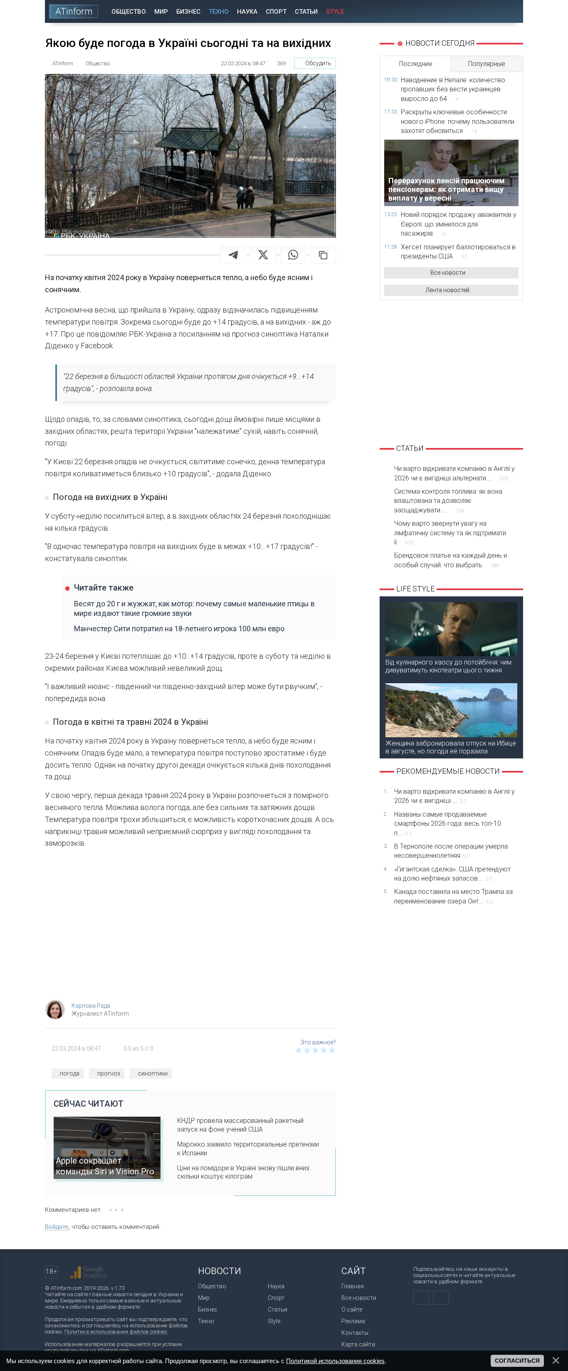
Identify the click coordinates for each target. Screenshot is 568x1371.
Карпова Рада (91, 1005)
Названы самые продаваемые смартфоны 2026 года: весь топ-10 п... (447, 823)
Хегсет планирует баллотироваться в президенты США (458, 251)
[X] (263, 254)
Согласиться (517, 1360)
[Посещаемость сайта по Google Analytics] (88, 1272)
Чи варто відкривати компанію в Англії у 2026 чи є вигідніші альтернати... (454, 473)
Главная (352, 1286)
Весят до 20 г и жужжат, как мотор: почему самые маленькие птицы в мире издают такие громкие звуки (194, 608)
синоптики (153, 1073)
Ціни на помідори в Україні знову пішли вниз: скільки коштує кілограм (244, 1172)
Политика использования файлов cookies (115, 1332)
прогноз (108, 1073)
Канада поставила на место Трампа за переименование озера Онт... (453, 896)
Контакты (354, 1332)
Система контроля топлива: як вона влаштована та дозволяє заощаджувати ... (448, 500)
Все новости (447, 272)
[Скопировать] (323, 254)
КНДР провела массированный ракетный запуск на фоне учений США (240, 1125)
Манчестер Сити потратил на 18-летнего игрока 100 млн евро (179, 628)
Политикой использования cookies (335, 1360)
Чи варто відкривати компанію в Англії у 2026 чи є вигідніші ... (454, 796)
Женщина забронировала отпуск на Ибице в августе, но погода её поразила (450, 747)
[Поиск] (511, 11)
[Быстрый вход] (487, 11)
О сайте (351, 1309)
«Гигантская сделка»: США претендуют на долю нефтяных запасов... (452, 873)
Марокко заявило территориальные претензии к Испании (248, 1148)
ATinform (74, 11)
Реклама (353, 1321)
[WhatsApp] (293, 254)
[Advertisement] (190, 927)
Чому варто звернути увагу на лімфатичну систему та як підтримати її (450, 532)
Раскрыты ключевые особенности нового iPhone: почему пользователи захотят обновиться (457, 121)
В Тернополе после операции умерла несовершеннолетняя (451, 850)
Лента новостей (447, 290)
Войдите (57, 1227)
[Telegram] (233, 254)
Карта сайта (358, 1344)
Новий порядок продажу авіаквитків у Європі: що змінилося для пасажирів (458, 224)
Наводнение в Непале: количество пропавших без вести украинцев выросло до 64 (453, 89)
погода (69, 1073)
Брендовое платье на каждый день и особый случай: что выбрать (450, 560)
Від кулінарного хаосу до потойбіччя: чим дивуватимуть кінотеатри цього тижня (448, 666)
